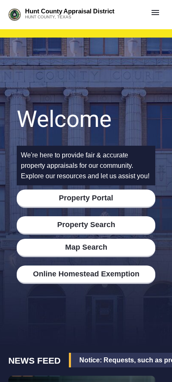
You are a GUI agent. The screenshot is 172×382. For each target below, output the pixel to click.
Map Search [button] (86, 247)
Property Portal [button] (86, 198)
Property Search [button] (86, 224)
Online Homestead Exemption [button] (86, 274)
